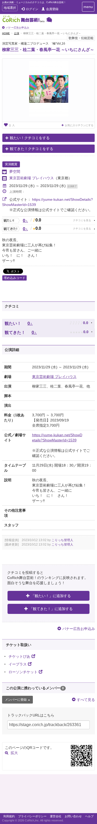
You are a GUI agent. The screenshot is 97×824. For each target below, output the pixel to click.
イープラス (18, 664)
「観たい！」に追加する (51, 596)
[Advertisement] (48, 795)
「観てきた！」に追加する (51, 609)
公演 (16, 33)
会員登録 (52, 9)
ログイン (32, 9)
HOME (6, 33)
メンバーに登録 (16, 699)
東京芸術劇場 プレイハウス (31, 178)
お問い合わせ (73, 816)
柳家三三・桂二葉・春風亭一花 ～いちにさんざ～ (48, 49)
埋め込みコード (14, 278)
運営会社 (55, 816)
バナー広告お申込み (17, 27)
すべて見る (86, 700)
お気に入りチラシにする (79, 125)
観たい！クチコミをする (30, 138)
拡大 (14, 753)
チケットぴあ (19, 656)
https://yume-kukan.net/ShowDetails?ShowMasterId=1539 (57, 437)
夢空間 (14, 171)
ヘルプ (89, 816)
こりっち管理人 (62, 540)
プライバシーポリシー (32, 816)
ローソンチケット (23, 672)
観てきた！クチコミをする (31, 149)
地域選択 (9, 8)
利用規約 (9, 816)
